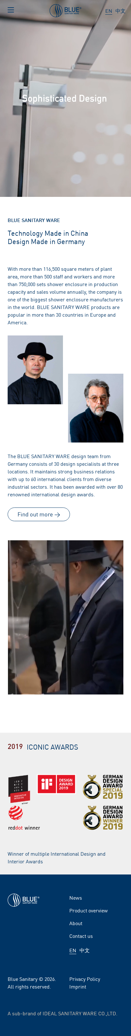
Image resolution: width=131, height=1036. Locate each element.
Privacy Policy (84, 978)
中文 (120, 10)
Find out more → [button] (38, 514)
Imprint (77, 986)
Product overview (88, 910)
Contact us (81, 935)
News (75, 897)
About (75, 923)
